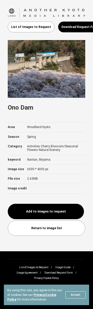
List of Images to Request (31, 27)
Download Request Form (58, 272)
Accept (75, 294)
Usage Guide (63, 267)
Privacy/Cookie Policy (46, 278)
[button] (12, 12)
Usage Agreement (27, 272)
